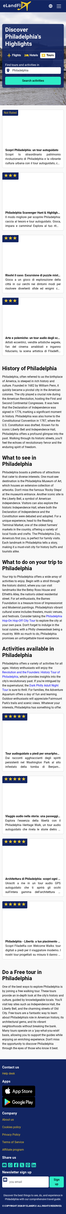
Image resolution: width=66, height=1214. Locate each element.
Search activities (33, 80)
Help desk (8, 1073)
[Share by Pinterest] (28, 1167)
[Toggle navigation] (59, 6)
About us (8, 1119)
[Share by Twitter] (22, 1167)
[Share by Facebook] (16, 1167)
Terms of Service (13, 1142)
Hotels (34, 55)
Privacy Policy (11, 1134)
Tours (50, 55)
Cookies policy (11, 1127)
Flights (16, 55)
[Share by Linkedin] (34, 1167)
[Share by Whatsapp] (10, 1167)
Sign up (57, 1182)
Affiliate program (13, 1149)
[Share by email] (4, 1167)
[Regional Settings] (51, 6)
